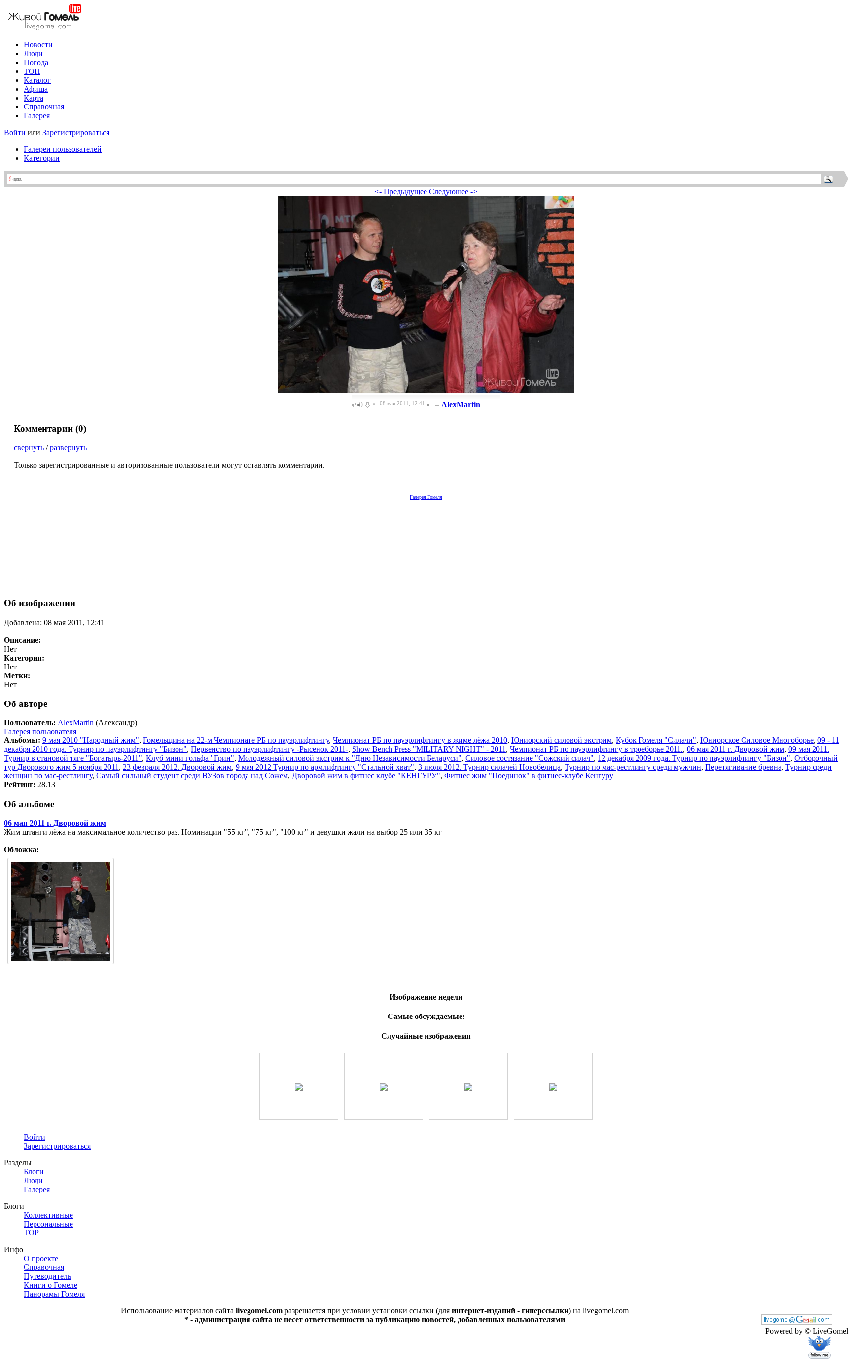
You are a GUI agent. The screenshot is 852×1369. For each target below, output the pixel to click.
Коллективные (48, 1215)
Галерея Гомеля (426, 497)
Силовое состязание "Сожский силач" (529, 758)
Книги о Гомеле (50, 1285)
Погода (36, 62)
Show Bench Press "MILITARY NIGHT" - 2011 (429, 749)
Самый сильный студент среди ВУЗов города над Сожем (192, 776)
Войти (15, 132)
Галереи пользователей (63, 149)
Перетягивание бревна (743, 767)
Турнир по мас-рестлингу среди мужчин (633, 767)
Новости (38, 44)
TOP (31, 1233)
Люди (33, 53)
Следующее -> (453, 191)
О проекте (41, 1258)
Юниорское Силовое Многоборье (757, 740)
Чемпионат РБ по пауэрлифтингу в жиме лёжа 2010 (420, 740)
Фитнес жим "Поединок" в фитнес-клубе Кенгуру (528, 776)
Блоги (34, 1171)
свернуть (29, 447)
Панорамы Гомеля (54, 1294)
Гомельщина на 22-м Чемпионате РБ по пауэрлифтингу (236, 740)
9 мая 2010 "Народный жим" (90, 740)
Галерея (37, 115)
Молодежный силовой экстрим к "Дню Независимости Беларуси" (350, 758)
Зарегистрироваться (75, 132)
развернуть (68, 447)
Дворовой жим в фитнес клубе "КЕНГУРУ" (366, 776)
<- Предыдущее (401, 191)
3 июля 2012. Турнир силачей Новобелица (489, 767)
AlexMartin (460, 404)
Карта (33, 98)
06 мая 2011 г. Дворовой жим (735, 749)
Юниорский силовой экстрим (561, 740)
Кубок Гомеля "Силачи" (656, 740)
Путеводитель (47, 1276)
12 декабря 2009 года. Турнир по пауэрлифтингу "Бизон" (694, 758)
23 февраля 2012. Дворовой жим (177, 767)
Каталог (37, 80)
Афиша (36, 89)
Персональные (48, 1224)
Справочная (44, 107)
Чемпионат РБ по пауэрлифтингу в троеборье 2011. (596, 749)
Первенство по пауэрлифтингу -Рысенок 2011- (269, 749)
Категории (42, 158)
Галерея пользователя (40, 731)
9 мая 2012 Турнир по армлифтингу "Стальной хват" (325, 767)
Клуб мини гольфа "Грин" (190, 758)
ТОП (32, 71)
